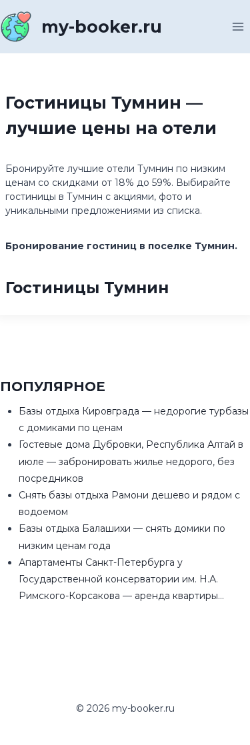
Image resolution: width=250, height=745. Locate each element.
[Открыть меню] (237, 26)
